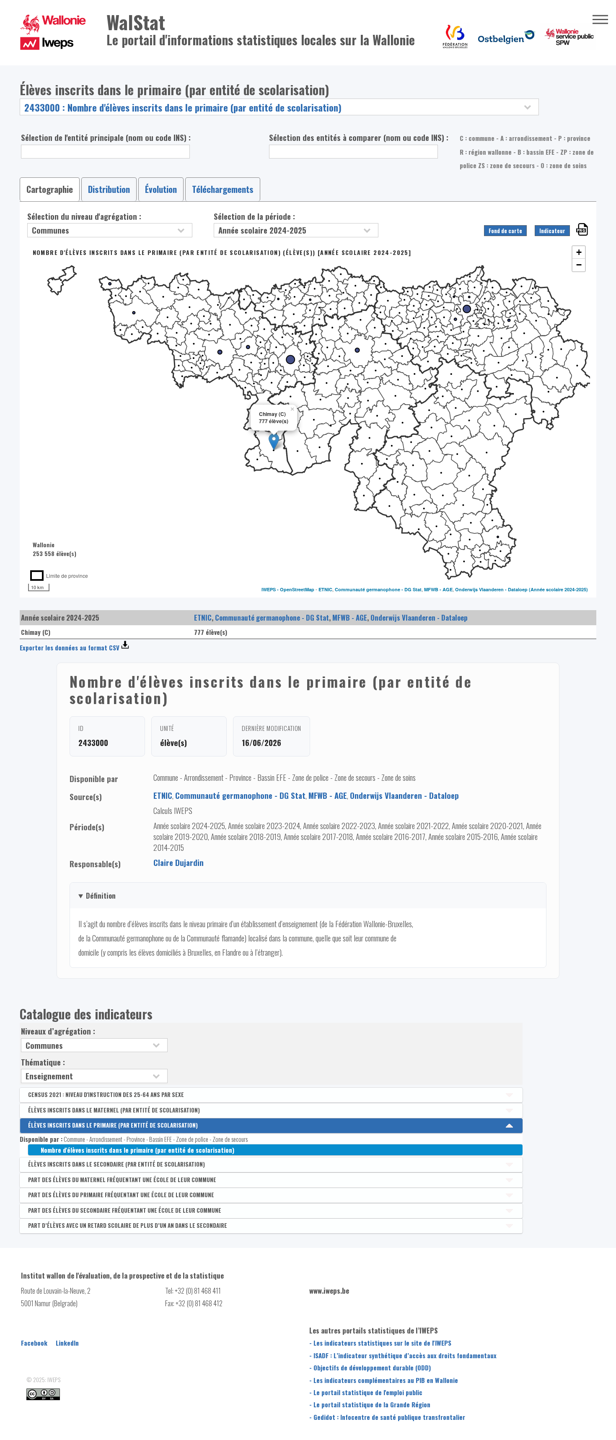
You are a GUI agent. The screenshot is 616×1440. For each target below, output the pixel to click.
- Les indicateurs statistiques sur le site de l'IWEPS (380, 1342)
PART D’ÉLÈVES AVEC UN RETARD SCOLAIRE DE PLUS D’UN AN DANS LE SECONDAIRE (127, 1225)
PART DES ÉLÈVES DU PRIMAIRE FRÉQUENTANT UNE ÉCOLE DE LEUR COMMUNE (121, 1194)
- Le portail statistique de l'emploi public (365, 1392)
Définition (101, 895)
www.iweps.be (329, 1290)
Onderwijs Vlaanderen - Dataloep (491, 589)
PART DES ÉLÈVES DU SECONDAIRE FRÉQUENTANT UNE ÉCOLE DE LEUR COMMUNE (124, 1210)
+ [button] (579, 252)
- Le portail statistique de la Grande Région (369, 1404)
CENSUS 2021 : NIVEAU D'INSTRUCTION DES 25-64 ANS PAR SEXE (106, 1094)
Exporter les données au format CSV (69, 647)
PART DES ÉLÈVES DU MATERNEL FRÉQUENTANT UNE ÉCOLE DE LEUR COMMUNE (122, 1179)
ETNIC (325, 589)
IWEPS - (270, 589)
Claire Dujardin (178, 862)
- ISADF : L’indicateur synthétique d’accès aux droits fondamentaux (403, 1355)
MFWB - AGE (438, 589)
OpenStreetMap (297, 589)
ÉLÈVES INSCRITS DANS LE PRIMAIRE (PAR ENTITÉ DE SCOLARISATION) (113, 1125)
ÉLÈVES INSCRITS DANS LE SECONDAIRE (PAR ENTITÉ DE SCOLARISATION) (116, 1164)
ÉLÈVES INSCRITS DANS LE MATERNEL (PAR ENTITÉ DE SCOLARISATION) (114, 1110)
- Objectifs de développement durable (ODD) (370, 1367)
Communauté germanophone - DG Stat (378, 589)
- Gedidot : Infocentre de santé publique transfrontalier (387, 1417)
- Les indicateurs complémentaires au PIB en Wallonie (383, 1380)
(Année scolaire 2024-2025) (558, 589)
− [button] (579, 265)
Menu (600, 19)
